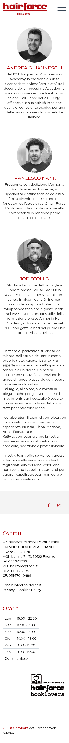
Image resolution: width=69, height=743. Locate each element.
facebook (48, 505)
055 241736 (17, 561)
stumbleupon (59, 505)
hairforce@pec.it (24, 566)
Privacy (9, 590)
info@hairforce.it (27, 585)
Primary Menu (62, 9)
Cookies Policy (29, 590)
